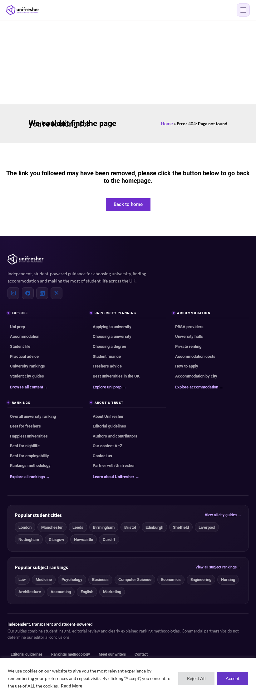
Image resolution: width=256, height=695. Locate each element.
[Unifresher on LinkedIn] (42, 293)
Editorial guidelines (109, 426)
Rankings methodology (30, 465)
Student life (20, 346)
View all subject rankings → (218, 567)
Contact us (102, 455)
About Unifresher (108, 416)
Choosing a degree (109, 346)
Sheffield (181, 527)
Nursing (228, 579)
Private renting (188, 346)
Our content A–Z (107, 445)
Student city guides (27, 376)
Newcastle (83, 539)
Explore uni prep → (109, 387)
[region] (128, 676)
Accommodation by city (196, 376)
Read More (71, 685)
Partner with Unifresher (114, 465)
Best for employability (29, 455)
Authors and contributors (115, 436)
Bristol (130, 527)
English (87, 591)
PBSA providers (189, 326)
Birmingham (104, 527)
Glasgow (56, 539)
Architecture (29, 591)
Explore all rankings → (30, 476)
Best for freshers (25, 426)
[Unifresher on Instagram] (13, 293)
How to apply (186, 366)
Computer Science (134, 579)
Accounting (61, 591)
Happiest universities (29, 436)
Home (167, 123)
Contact (141, 654)
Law (22, 579)
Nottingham (28, 539)
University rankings (27, 366)
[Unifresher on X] (56, 293)
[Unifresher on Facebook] (28, 293)
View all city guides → (223, 515)
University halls (189, 336)
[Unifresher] (22, 10)
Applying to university (112, 326)
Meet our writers (112, 654)
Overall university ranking (33, 416)
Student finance (107, 356)
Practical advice (24, 356)
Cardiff (109, 539)
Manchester (52, 527)
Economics (171, 579)
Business (100, 579)
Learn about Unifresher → (116, 476)
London (25, 527)
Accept (232, 678)
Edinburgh (154, 527)
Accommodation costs (195, 356)
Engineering (200, 579)
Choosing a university (112, 336)
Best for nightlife (25, 445)
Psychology (72, 579)
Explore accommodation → (199, 387)
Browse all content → (29, 387)
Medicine (44, 579)
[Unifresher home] (25, 259)
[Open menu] (243, 10)
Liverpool (207, 527)
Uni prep (17, 326)
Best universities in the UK (116, 376)
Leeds (77, 527)
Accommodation (24, 336)
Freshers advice (107, 366)
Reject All (196, 678)
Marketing (112, 591)
